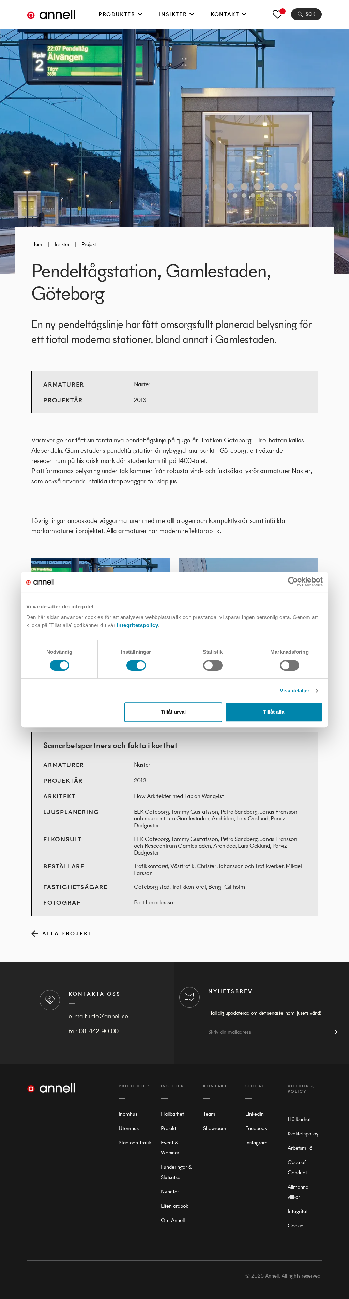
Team (209, 1113)
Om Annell (173, 1220)
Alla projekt (67, 933)
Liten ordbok (174, 1205)
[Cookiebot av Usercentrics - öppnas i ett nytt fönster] (293, 582)
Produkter (116, 14)
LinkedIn (254, 1113)
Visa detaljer (294, 690)
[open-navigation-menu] (140, 14)
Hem (36, 244)
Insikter (173, 14)
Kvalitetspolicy (303, 1133)
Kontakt (225, 14)
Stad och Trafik (135, 1142)
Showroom (214, 1128)
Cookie (295, 1225)
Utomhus (129, 1128)
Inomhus (128, 1113)
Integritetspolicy (137, 625)
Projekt (88, 244)
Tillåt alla (273, 712)
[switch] (136, 665)
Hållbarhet (172, 1113)
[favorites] (278, 14)
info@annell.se (108, 1016)
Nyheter (170, 1191)
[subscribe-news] (333, 1032)
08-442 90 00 (99, 1031)
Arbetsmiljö (300, 1147)
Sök (310, 14)
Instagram (256, 1142)
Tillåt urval (173, 712)
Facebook (256, 1128)
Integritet (298, 1211)
